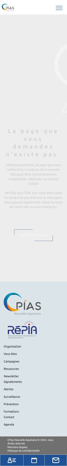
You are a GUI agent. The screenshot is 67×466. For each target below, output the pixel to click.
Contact (9, 417)
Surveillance (12, 397)
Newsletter (11, 376)
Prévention (11, 404)
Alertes (8, 389)
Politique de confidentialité (23, 450)
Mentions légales (17, 447)
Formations (11, 411)
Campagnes (11, 361)
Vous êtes (10, 354)
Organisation (12, 346)
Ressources (11, 369)
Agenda (9, 424)
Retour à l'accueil (33, 235)
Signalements (13, 382)
